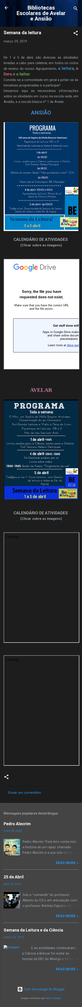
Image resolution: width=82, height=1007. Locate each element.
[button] (75, 33)
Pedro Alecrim (17, 823)
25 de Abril (14, 876)
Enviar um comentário (24, 793)
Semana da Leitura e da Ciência (33, 930)
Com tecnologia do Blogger (44, 989)
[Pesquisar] (75, 9)
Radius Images (53, 998)
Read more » (67, 863)
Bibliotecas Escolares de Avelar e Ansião (41, 13)
